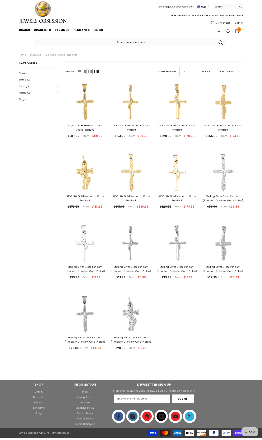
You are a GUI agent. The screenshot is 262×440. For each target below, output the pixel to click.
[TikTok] (161, 416)
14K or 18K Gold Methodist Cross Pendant (131, 127)
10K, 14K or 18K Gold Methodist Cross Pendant (85, 127)
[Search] (228, 7)
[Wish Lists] (227, 31)
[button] (39, 73)
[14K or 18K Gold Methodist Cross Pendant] (131, 102)
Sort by (207, 71)
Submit (183, 399)
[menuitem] (39, 73)
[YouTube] (175, 416)
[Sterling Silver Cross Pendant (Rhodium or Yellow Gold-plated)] (223, 172)
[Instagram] (132, 416)
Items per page (167, 71)
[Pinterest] (147, 416)
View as (69, 71)
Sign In (239, 22)
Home (22, 54)
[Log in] (219, 31)
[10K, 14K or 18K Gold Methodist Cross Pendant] (85, 102)
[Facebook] (118, 416)
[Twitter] (189, 416)
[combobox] (225, 7)
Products (35, 54)
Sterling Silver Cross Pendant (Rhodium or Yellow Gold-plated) (223, 198)
